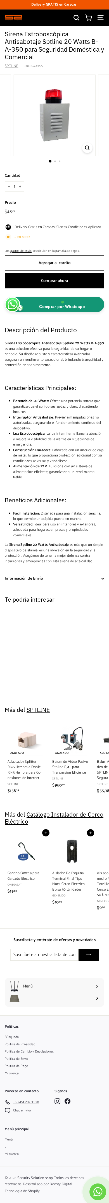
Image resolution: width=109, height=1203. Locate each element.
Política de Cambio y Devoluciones (29, 1051)
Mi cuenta (12, 1073)
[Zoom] (87, 148)
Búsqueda (12, 1037)
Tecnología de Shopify (22, 1191)
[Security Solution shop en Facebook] (67, 1101)
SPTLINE (11, 66)
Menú (9, 1139)
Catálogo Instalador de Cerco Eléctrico (54, 818)
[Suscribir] (89, 955)
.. (5, 1146)
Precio (10, 203)
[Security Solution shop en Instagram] (57, 1101)
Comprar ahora (54, 280)
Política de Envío (16, 1058)
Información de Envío (24, 578)
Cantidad (13, 176)
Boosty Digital (61, 1184)
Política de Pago (16, 1066)
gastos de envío (21, 250)
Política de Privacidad (20, 1044)
